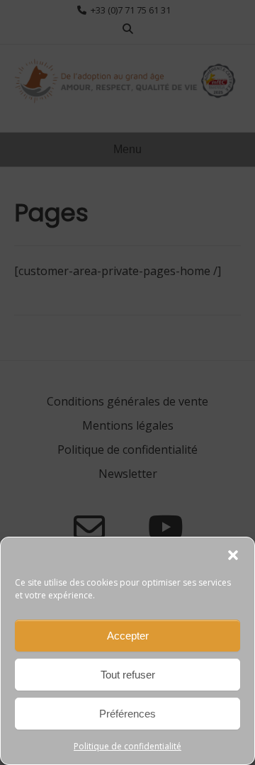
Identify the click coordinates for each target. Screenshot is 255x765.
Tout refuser (128, 675)
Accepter (128, 636)
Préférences (127, 714)
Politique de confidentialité (127, 746)
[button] (233, 555)
